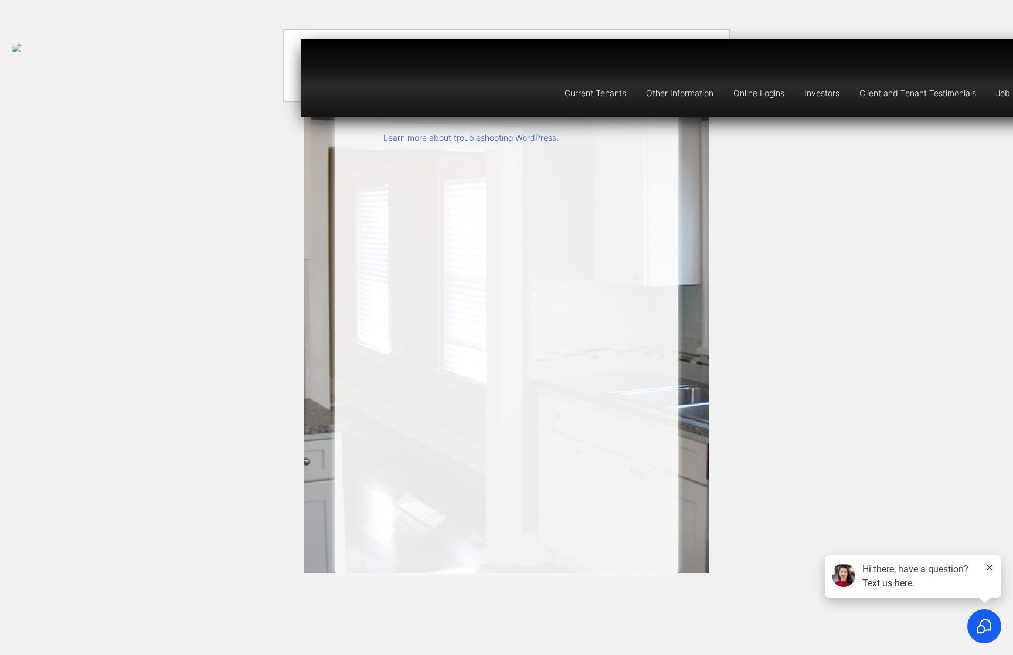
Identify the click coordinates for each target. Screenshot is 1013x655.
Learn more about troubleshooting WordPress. (471, 137)
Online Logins (758, 93)
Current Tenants (595, 93)
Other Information (679, 93)
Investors (821, 93)
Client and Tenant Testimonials (917, 93)
